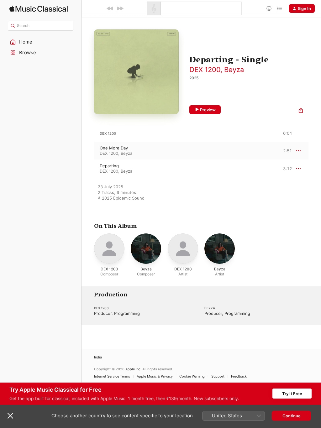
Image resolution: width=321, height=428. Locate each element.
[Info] (269, 8)
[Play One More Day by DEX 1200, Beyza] (87, 150)
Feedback (239, 376)
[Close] (10, 416)
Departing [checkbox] (109, 165)
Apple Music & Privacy (155, 376)
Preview (208, 109)
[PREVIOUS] (110, 8)
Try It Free (292, 393)
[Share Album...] (301, 111)
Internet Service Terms (112, 376)
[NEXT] (120, 8)
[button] (40, 42)
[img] (38, 8)
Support (217, 376)
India (98, 357)
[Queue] (280, 8)
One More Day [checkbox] (114, 147)
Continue (291, 415)
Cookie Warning (192, 376)
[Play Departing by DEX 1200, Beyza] (87, 168)
